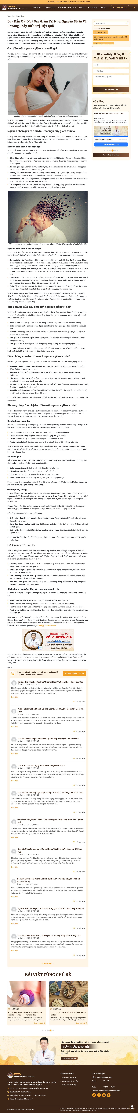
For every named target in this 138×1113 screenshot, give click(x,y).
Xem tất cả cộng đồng (111, 155)
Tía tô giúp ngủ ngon (100, 32)
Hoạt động (92, 7)
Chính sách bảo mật (69, 1078)
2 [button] (45, 1031)
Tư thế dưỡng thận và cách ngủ (103, 44)
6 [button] (118, 150)
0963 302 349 (15, 1092)
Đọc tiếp (14, 697)
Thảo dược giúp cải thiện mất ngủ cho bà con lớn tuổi (26, 1013)
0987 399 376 (26, 1092)
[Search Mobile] (134, 7)
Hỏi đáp (82, 7)
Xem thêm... (48, 963)
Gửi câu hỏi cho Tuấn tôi (74, 673)
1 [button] (43, 1031)
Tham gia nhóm (112, 144)
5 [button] (53, 1031)
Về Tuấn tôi (37, 7)
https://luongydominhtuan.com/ (21, 1099)
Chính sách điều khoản (70, 1081)
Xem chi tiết (38, 1023)
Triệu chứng (20, 16)
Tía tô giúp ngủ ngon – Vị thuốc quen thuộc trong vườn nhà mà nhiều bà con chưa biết (67, 1013)
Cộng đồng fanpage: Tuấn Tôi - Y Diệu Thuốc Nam (28, 1095)
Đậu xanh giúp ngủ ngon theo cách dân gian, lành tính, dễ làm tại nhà (110, 38)
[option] (27, 1003)
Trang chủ (10, 16)
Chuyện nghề (50, 7)
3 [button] (48, 1031)
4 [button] (50, 1031)
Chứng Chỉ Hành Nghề (69, 1085)
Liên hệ (103, 7)
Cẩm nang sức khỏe (66, 7)
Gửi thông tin (111, 89)
